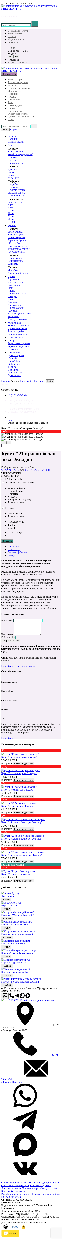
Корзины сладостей (18, 346)
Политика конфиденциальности (41, 1182)
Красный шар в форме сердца (17, 953)
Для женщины (15, 261)
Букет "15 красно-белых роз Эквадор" (21, 822)
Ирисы (11, 299)
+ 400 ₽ (6, 956)
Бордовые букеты (17, 240)
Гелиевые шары (16, 337)
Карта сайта (7, 1191)
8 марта (12, 366)
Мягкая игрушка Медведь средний (20, 981)
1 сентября (13, 369)
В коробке (13, 184)
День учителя (15, 372)
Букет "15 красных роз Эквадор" (19, 757)
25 (27, 470)
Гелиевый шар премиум (14, 943)
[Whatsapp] (25, 1106)
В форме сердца (16, 190)
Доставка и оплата (18, 30)
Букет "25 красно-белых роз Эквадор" (21, 838)
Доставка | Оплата (17, 552)
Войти (5, 130)
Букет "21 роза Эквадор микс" (17, 874)
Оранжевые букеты (18, 246)
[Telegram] (25, 1130)
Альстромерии (16, 307)
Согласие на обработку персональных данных (26, 1185)
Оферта (19, 1182)
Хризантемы (14, 305)
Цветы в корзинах (11, 1196)
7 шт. (10, 204)
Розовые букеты (16, 237)
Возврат (12, 555)
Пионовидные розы (18, 293)
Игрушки (13, 349)
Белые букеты (15, 231)
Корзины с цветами (18, 325)
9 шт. (10, 207)
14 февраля (14, 364)
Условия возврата (17, 33)
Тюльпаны (13, 316)
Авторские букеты (18, 82)
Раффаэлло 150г (10, 905)
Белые (11, 172)
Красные (12, 169)
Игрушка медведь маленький (17, 934)
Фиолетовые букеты (19, 248)
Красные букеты (16, 234)
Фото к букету (9, 896)
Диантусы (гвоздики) (19, 319)
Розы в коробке (16, 331)
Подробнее (7, 738)
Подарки (12, 96)
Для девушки (15, 258)
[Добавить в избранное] (1, 445)
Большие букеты (16, 192)
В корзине (13, 187)
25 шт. (11, 216)
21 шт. (11, 213)
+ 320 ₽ (6, 899)
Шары (11, 119)
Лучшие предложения (19, 88)
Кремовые (13, 177)
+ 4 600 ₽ (7, 966)
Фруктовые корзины (19, 343)
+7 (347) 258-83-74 (18, 62)
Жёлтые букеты (16, 243)
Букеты (12, 225)
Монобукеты (14, 91)
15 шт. (11, 210)
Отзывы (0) (14, 549)
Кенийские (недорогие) (20, 154)
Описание (13, 546)
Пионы (11, 290)
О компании (8, 1182)
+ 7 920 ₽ (7, 918)
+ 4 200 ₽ (7, 937)
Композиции (14, 322)
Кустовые (13, 160)
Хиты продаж (15, 105)
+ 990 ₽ (6, 909)
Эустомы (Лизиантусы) (20, 313)
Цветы (11, 108)
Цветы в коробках (17, 328)
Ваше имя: (7, 620)
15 (16, 470)
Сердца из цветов (17, 334)
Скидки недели (16, 141)
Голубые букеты (16, 251)
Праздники (14, 99)
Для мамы (13, 263)
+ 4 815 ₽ (7, 975)
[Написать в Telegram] (8, 13)
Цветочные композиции (21, 116)
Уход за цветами (16, 39)
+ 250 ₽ (6, 928)
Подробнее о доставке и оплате (18, 666)
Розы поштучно (16, 202)
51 (37, 470)
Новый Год (14, 361)
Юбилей (12, 358)
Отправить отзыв (11, 640)
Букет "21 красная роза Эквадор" (19, 773)
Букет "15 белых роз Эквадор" (17, 789)
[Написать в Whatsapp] (22, 997)
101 (49, 470)
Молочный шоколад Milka (15, 924)
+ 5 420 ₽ (7, 985)
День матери (14, 375)
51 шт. (11, 219)
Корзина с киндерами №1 (15, 972)
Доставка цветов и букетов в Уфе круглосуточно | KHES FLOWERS (30, 990)
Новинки (13, 93)
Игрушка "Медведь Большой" (17, 915)
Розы (10, 102)
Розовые (12, 175)
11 (11, 470)
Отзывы (12, 36)
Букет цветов (15, 111)
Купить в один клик (23, 763)
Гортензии (13, 279)
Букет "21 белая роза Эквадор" (17, 806)
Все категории (15, 79)
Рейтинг (5, 637)
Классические (15, 151)
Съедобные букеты (18, 113)
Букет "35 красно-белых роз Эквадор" (21, 855)
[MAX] (25, 1155)
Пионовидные (15, 163)
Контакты (13, 42)
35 (32, 470)
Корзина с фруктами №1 (14, 962)
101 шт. (12, 222)
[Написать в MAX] (13, 13)
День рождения (16, 355)
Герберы (12, 310)
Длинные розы (16, 195)
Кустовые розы (16, 282)
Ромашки (13, 302)
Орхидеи (12, 296)
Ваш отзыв (7, 634)
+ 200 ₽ (6, 947)
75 (43, 470)
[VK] (25, 1179)
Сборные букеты (31, 1194)
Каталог (12, 85)
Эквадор (12, 157)
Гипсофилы (14, 285)
